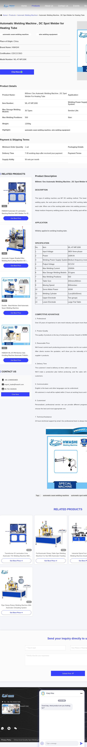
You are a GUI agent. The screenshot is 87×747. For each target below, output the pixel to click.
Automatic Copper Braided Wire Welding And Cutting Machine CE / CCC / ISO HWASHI (14, 260)
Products (36, 6)
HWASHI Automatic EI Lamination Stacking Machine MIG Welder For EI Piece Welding (15, 213)
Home (24, 6)
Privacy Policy (6, 740)
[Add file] (42, 743)
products (12, 15)
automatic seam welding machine (56, 495)
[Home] (9, 6)
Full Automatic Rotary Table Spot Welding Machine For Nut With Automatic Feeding (51, 554)
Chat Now (15, 72)
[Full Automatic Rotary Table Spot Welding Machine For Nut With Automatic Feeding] (50, 533)
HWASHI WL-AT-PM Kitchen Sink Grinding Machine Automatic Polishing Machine (15, 355)
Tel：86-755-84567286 (11, 702)
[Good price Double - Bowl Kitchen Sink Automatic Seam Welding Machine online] (16, 287)
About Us (49, 6)
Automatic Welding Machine (27, 15)
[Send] (81, 743)
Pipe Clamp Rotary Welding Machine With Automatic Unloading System (16, 606)
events (76, 6)
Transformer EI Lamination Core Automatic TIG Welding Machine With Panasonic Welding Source (16, 554)
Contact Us (63, 6)
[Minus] (81, 693)
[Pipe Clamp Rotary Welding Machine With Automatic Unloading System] (16, 585)
